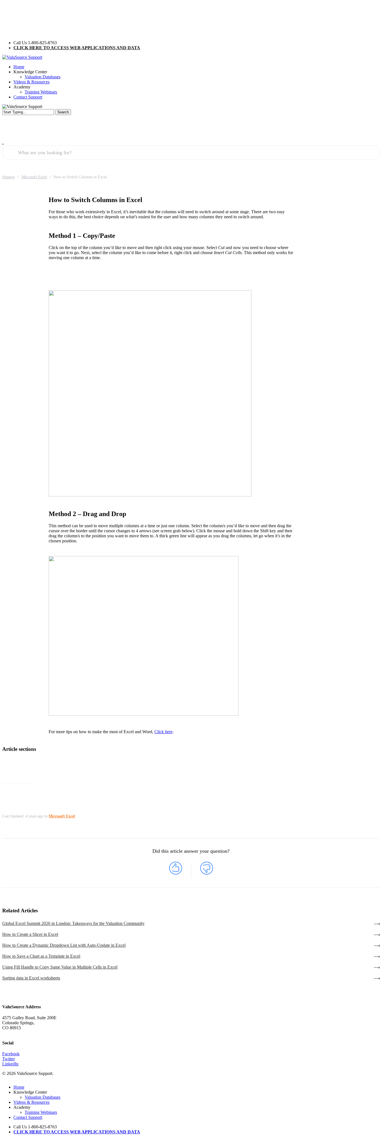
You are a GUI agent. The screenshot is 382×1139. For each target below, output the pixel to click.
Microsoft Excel (34, 177)
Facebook (11, 1053)
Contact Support (27, 1117)
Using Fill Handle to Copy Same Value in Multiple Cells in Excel (59, 967)
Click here (163, 731)
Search (63, 112)
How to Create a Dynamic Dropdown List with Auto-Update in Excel (64, 945)
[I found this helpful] (175, 871)
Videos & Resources (31, 1102)
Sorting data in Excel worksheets (31, 978)
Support (8, 177)
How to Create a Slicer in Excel (30, 934)
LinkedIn (10, 1063)
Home (18, 1087)
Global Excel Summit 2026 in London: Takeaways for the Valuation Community (73, 923)
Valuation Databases (42, 1097)
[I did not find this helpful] (206, 871)
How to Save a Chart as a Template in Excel (41, 956)
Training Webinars (41, 1112)
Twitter (8, 1058)
